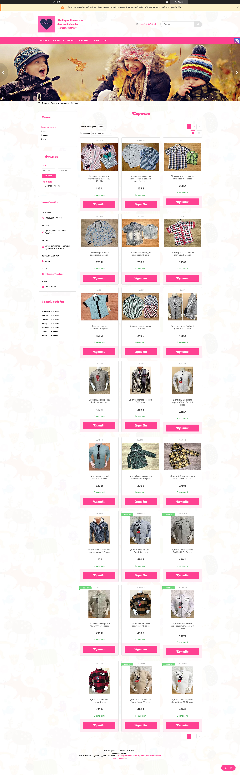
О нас (43, 131)
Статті (96, 40)
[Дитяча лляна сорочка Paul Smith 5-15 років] (182, 530)
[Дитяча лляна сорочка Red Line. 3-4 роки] (99, 380)
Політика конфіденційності (150, 756)
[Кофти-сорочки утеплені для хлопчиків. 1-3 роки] (99, 530)
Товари (56, 40)
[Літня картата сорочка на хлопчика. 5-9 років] (182, 233)
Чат (230, 768)
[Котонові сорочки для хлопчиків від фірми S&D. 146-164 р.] (99, 157)
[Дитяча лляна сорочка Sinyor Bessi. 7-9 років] (141, 680)
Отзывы (44, 135)
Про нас (71, 40)
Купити (99, 204)
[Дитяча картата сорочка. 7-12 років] (141, 380)
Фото (105, 40)
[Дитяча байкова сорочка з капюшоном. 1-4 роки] (141, 456)
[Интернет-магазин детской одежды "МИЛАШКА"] (46, 24)
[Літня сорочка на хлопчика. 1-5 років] (99, 307)
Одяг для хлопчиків (60, 103)
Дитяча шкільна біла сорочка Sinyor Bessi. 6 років (182, 402)
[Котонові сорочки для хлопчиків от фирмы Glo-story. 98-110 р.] (141, 157)
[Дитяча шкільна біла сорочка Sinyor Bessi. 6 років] (182, 380)
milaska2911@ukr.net (54, 274)
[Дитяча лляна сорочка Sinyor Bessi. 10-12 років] (182, 680)
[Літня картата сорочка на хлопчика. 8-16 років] (182, 157)
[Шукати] (198, 24)
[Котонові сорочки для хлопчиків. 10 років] (141, 233)
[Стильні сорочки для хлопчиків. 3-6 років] (99, 233)
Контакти (83, 40)
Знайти (48, 176)
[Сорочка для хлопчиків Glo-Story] (141, 307)
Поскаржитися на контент (128, 756)
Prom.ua (133, 751)
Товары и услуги (48, 127)
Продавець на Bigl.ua (120, 753)
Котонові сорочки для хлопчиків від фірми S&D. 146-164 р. (99, 178)
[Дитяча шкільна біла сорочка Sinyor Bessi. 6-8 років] (182, 604)
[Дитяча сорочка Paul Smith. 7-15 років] (99, 456)
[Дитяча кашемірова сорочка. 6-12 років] (141, 604)
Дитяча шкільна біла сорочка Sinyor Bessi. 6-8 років (182, 626)
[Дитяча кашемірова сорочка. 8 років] (99, 680)
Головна (44, 40)
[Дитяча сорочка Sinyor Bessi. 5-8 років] (141, 530)
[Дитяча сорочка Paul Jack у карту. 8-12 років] (182, 307)
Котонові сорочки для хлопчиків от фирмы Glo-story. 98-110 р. (141, 178)
